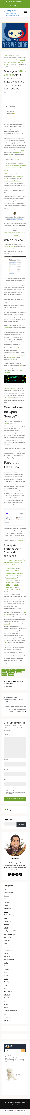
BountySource (18, 348)
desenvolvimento (15, 669)
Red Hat (17, 159)
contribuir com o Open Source (12, 181)
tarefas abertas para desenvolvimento (15, 165)
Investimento (8, 937)
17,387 (16, 580)
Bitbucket (7, 372)
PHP (5, 972)
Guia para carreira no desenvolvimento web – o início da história (13, 699)
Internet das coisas (9, 934)
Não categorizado (17, 683)
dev (23, 669)
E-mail (6, 769)
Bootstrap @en (8, 892)
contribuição (5, 669)
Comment (9, 686)
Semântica (7, 998)
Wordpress (7, 1020)
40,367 (8, 580)
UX (5, 1014)
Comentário (8, 734)
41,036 (8, 575)
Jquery (6, 943)
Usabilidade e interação (10, 1010)
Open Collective (20, 540)
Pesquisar (8, 820)
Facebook (22, 355)
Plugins (6, 975)
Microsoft (12, 357)
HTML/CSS (7, 921)
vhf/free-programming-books (14, 573)
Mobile (6, 953)
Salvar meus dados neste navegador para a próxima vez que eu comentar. (15, 792)
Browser (6, 896)
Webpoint (11, 10)
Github (7, 55)
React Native (8, 991)
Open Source (7, 966)
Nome (6, 759)
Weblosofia (7, 1017)
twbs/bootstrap (10, 568)
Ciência (6, 905)
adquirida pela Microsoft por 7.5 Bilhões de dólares (14, 62)
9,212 (16, 575)
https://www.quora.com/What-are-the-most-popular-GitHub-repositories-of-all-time (15, 562)
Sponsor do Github (9, 246)
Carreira (6, 902)
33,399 (16, 571)
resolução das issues (9, 388)
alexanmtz (9, 681)
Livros (6, 947)
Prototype (7, 982)
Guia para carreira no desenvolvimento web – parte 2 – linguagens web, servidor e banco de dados (15, 709)
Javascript (7, 940)
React (22, 150)
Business (6, 899)
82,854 (8, 571)
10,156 (16, 585)
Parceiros (7, 969)
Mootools (7, 956)
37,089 (8, 589)
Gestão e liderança (9, 915)
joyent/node (9, 587)
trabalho (4, 674)
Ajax (5, 889)
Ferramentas (7, 908)
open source (11, 672)
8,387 (16, 589)
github (4, 672)
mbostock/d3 (10, 582)
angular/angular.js (11, 578)
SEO (5, 1001)
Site (5, 779)
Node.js (17, 152)
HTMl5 (6, 927)
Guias (5, 918)
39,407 (8, 585)
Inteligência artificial (10, 931)
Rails (5, 985)
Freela (6, 911)
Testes (6, 1007)
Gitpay (8, 167)
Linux (10, 154)
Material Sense (14, 330)
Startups (6, 1004)
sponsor (18, 672)
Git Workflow (8, 397)
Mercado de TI (8, 950)
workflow (11, 674)
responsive (7, 994)
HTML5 (6, 924)
